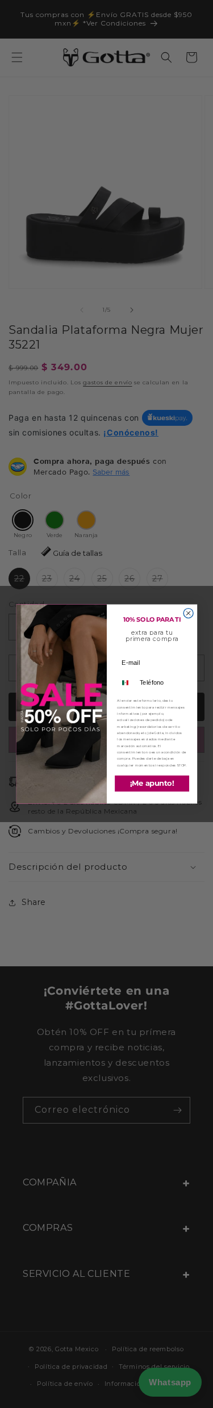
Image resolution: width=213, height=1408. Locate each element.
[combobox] (126, 682)
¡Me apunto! (152, 783)
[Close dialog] (188, 613)
